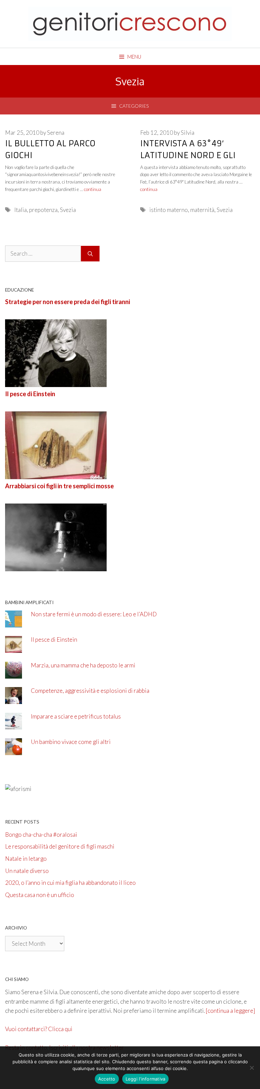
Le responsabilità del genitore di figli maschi (59, 846)
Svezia (68, 209)
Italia (20, 209)
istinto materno (168, 209)
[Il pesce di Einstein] (56, 474)
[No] (251, 1067)
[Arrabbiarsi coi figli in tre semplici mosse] (56, 566)
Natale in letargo (26, 858)
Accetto (106, 1079)
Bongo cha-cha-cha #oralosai (41, 834)
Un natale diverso (27, 870)
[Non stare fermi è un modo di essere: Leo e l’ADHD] (13, 622)
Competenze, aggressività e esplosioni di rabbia (90, 690)
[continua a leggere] (230, 1010)
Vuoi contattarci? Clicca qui (38, 1028)
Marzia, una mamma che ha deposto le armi (83, 665)
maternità (202, 209)
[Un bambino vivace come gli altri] (13, 750)
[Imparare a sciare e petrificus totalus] (13, 725)
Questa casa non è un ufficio (39, 894)
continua (92, 189)
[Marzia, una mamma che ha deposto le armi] (13, 674)
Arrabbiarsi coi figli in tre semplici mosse (59, 486)
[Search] (90, 253)
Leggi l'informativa (146, 1079)
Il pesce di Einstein (30, 394)
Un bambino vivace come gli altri (71, 741)
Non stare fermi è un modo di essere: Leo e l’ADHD (94, 614)
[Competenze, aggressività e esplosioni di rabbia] (13, 699)
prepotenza (43, 209)
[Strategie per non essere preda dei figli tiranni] (56, 382)
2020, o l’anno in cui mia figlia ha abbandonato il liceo (70, 882)
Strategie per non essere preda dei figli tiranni (67, 301)
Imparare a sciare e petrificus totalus (76, 716)
